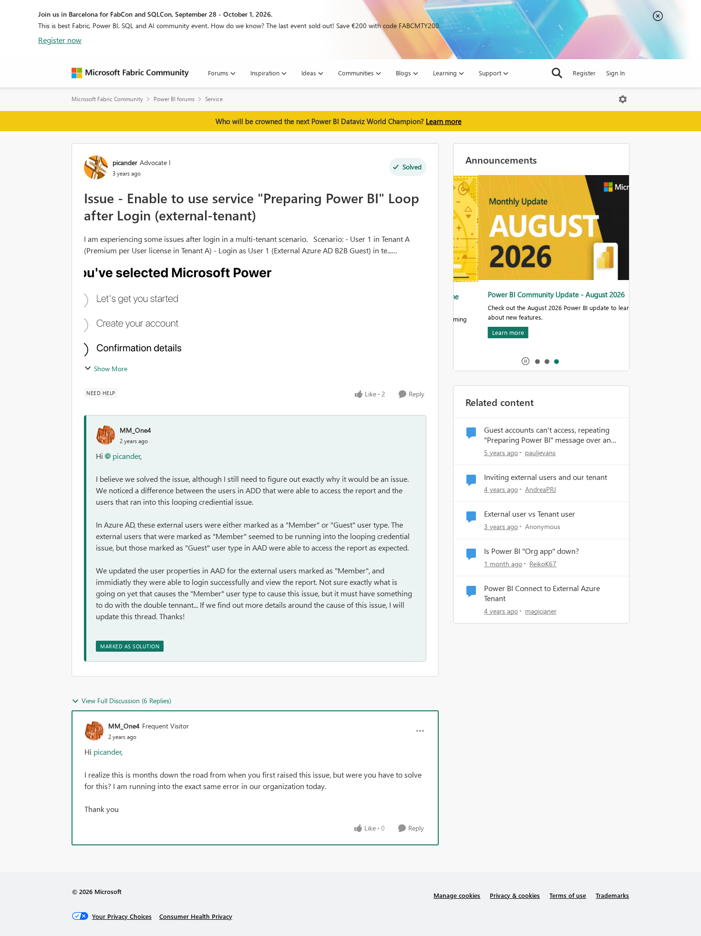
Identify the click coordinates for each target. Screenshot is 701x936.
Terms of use (567, 895)
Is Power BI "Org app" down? (531, 551)
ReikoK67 (543, 563)
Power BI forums (174, 99)
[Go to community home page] (130, 73)
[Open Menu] (622, 99)
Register (584, 73)
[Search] (557, 73)
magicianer (541, 610)
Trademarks (612, 895)
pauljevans (540, 452)
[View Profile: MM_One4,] (105, 435)
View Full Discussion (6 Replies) (126, 700)
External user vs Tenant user (529, 514)
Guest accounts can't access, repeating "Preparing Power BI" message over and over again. (549, 435)
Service (214, 99)
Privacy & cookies (515, 895)
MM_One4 (135, 430)
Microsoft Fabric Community (107, 99)
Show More (110, 368)
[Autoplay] (525, 361)
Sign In (615, 73)
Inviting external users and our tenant (545, 477)
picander (125, 162)
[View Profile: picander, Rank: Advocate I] (96, 167)
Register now (60, 40)
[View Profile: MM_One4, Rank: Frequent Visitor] (93, 730)
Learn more (444, 121)
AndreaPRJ (540, 489)
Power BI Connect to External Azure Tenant (542, 593)
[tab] (537, 361)
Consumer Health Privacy (195, 916)
